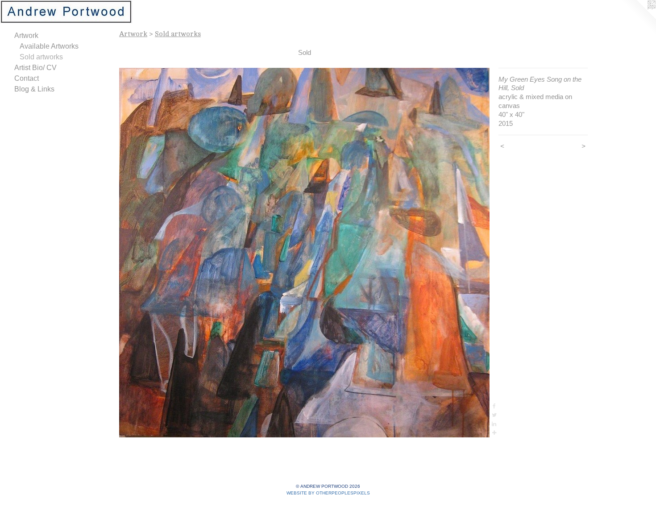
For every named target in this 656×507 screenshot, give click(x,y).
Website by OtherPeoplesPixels (328, 492)
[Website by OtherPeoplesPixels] (638, 18)
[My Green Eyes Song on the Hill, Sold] (304, 252)
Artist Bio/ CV (35, 67)
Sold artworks (41, 57)
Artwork (26, 35)
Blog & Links (34, 89)
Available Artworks (49, 46)
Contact (26, 78)
